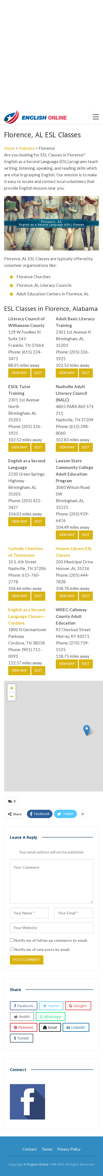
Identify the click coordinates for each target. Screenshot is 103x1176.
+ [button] (11, 688)
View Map (19, 372)
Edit (38, 372)
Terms (46, 1149)
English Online (38, 1164)
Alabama (27, 148)
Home (9, 148)
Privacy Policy (68, 1149)
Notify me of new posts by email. (42, 949)
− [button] (11, 696)
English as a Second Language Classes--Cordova (27, 616)
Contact (30, 1149)
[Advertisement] (51, 55)
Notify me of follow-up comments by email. (51, 940)
